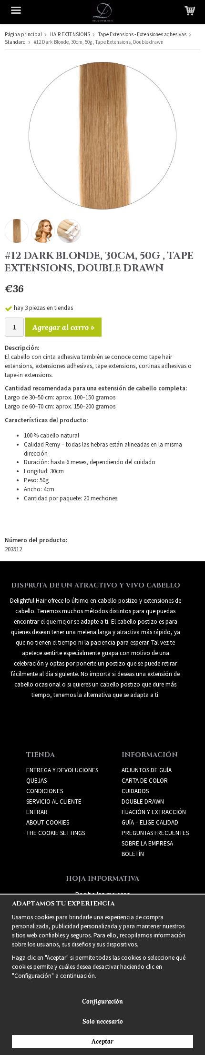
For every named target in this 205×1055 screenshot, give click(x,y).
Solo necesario (102, 1021)
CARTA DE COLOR (145, 780)
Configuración (102, 1001)
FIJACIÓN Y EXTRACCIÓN (154, 812)
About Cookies (47, 822)
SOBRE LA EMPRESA (147, 843)
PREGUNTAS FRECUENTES (155, 833)
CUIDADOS (135, 791)
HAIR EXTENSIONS (70, 34)
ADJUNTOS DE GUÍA (147, 770)
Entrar (37, 812)
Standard (15, 42)
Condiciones (44, 791)
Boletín (133, 854)
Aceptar (102, 1041)
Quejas (36, 780)
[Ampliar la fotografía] (102, 135)
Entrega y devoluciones (62, 770)
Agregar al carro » (63, 327)
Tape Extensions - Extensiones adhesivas (142, 34)
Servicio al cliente (54, 801)
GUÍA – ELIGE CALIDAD (150, 822)
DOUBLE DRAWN (143, 801)
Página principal (23, 34)
